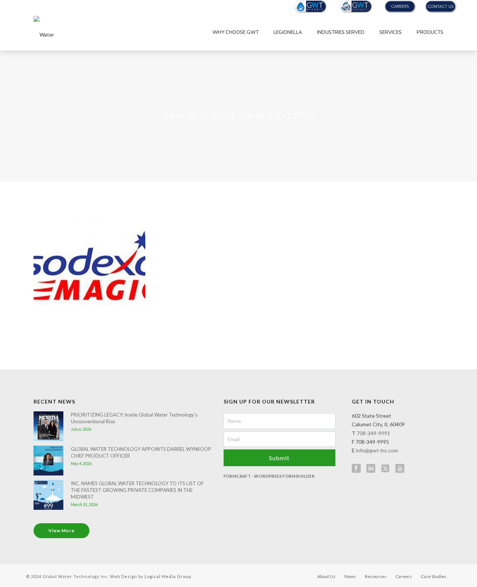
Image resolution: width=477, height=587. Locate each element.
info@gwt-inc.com (377, 450)
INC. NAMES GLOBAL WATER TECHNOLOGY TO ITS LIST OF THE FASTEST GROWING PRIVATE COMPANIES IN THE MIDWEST (137, 490)
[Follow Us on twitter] (385, 469)
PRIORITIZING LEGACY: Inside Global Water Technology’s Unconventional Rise (134, 418)
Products (430, 32)
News (350, 576)
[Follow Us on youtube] (399, 469)
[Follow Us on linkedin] (370, 469)
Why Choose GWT (235, 32)
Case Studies (433, 576)
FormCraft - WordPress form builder (269, 476)
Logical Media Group (168, 576)
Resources (375, 576)
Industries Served (340, 32)
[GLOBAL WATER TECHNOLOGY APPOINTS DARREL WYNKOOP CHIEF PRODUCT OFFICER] (48, 460)
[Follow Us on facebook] (356, 469)
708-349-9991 (373, 433)
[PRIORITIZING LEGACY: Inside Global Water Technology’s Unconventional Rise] (48, 426)
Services (390, 32)
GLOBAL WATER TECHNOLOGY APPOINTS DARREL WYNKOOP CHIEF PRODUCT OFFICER (141, 452)
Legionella (288, 32)
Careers (403, 576)
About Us (326, 576)
